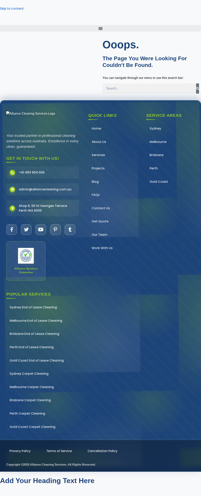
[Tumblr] (70, 229)
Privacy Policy (20, 451)
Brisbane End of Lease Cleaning (34, 334)
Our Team (99, 234)
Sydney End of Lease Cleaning (33, 307)
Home (96, 128)
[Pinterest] (55, 229)
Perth (154, 168)
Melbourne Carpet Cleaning (32, 387)
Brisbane (157, 155)
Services (98, 155)
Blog (95, 181)
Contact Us (101, 208)
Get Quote (100, 221)
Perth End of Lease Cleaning (32, 347)
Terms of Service (59, 451)
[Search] (197, 88)
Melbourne (158, 142)
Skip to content (12, 8)
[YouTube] (40, 229)
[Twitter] (26, 229)
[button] (100, 28)
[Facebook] (11, 229)
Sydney (155, 128)
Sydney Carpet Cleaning (29, 373)
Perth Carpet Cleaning (27, 413)
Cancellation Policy (102, 451)
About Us (99, 142)
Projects (98, 168)
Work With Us (102, 248)
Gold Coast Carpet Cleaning (32, 427)
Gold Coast (159, 181)
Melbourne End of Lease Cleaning (36, 320)
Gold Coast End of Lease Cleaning (37, 360)
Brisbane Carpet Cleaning (30, 400)
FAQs (96, 195)
